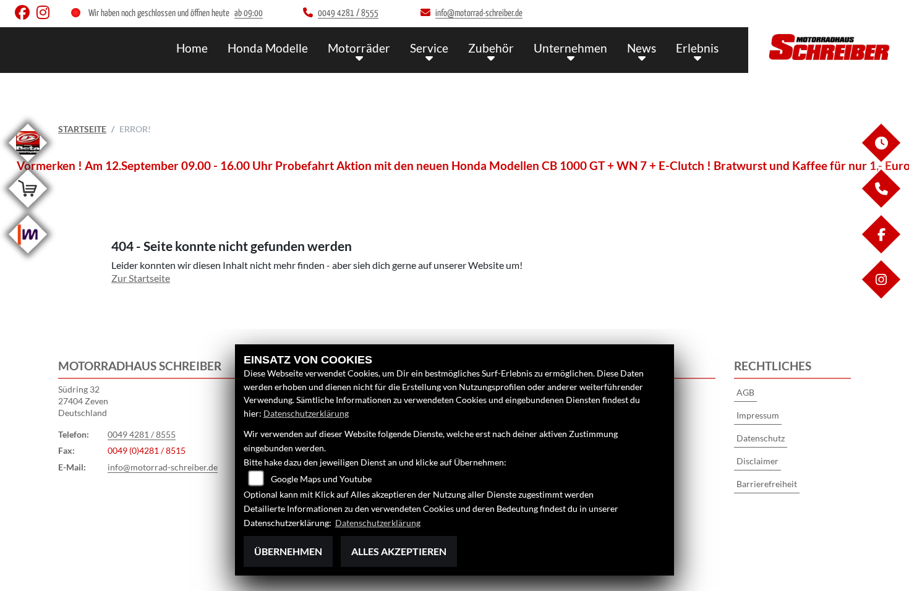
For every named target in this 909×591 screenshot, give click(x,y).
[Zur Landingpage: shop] (27, 210)
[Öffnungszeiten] (880, 158)
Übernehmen (288, 551)
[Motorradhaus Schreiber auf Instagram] (45, 15)
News (641, 48)
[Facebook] (880, 250)
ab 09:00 (248, 13)
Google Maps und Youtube (321, 479)
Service (429, 48)
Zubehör (491, 48)
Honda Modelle (268, 48)
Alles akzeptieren (398, 551)
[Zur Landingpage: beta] (27, 164)
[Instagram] (880, 295)
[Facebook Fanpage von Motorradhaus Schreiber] (25, 15)
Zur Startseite (140, 278)
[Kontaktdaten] (880, 204)
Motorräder (359, 48)
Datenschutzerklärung (306, 413)
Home (192, 48)
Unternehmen (570, 48)
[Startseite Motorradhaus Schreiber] (828, 47)
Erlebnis (697, 48)
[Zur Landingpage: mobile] (27, 255)
